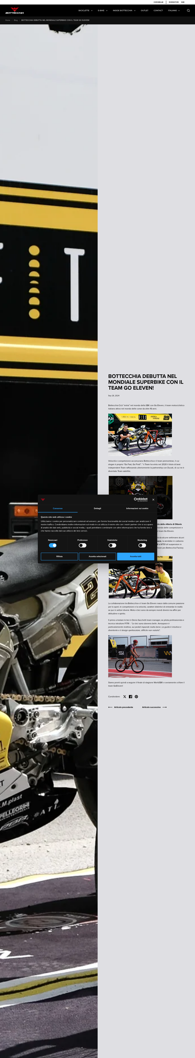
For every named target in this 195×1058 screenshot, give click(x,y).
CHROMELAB (158, 2)
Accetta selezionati (97, 556)
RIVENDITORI (174, 2)
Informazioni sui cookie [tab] (137, 508)
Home (7, 20)
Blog (16, 20)
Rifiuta (59, 556)
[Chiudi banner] (153, 500)
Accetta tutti (135, 556)
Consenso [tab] (57, 508)
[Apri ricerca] (188, 10)
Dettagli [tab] (97, 508)
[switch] (82, 546)
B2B (182, 2)
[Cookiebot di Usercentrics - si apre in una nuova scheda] (136, 500)
